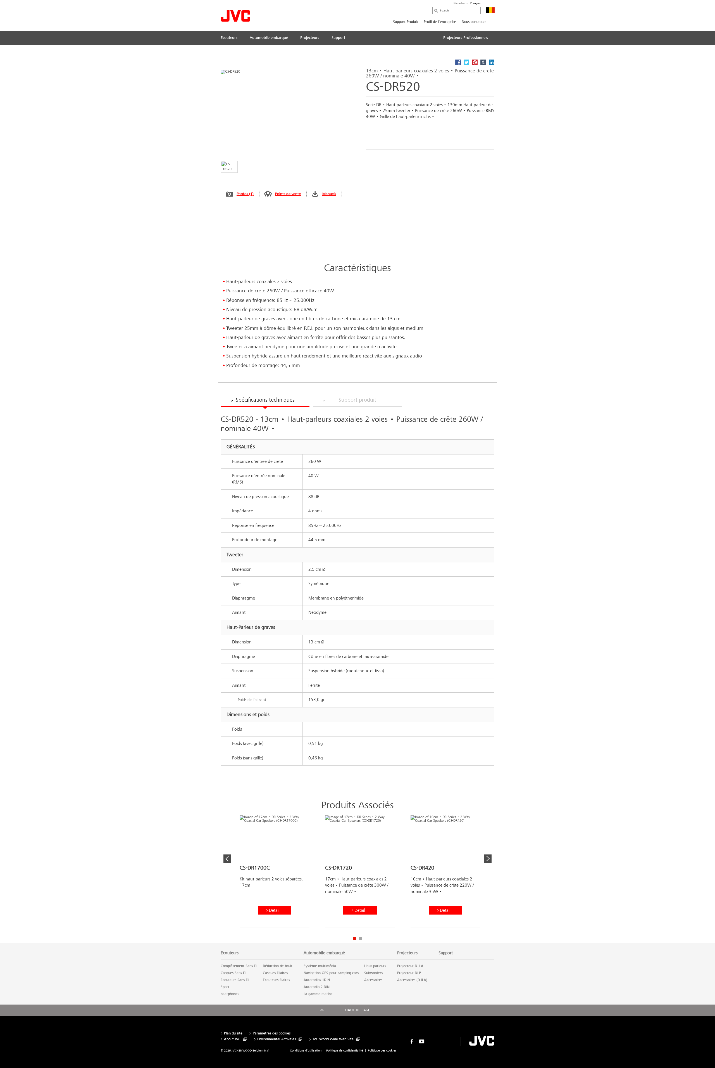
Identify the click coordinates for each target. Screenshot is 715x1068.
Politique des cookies (382, 1050)
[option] (274, 873)
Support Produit (405, 22)
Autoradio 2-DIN (317, 987)
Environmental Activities (276, 1039)
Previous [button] (227, 858)
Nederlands (461, 3)
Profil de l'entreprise (440, 22)
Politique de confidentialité (344, 1050)
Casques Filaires (275, 973)
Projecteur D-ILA (410, 966)
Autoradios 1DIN (317, 980)
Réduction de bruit (277, 966)
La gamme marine (318, 994)
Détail (274, 910)
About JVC (232, 1039)
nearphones (230, 994)
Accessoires (373, 980)
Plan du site (233, 1033)
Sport (225, 987)
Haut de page (357, 1010)
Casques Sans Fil (233, 973)
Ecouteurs (230, 952)
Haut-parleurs (375, 966)
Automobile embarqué (324, 952)
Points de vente (288, 193)
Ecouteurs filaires (276, 980)
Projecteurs (407, 952)
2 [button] (360, 938)
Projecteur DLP (409, 973)
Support (445, 952)
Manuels (329, 193)
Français (475, 3)
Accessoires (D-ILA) (412, 980)
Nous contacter (474, 22)
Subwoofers (373, 973)
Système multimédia (320, 966)
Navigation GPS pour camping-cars (331, 973)
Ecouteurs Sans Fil (235, 980)
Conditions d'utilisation (305, 1050)
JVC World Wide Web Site (333, 1039)
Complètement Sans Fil (239, 966)
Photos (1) (245, 193)
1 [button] (354, 938)
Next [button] (488, 858)
